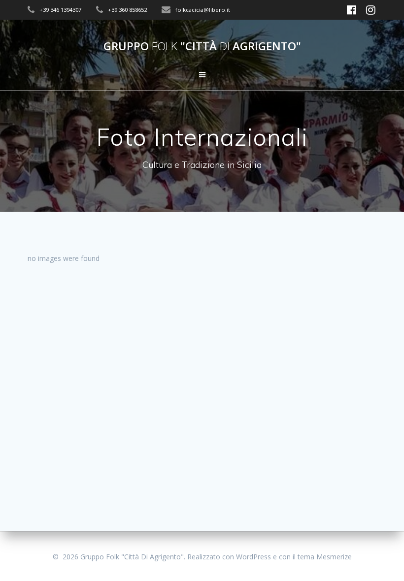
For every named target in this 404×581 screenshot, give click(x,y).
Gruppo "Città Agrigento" (202, 46)
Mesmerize (334, 556)
